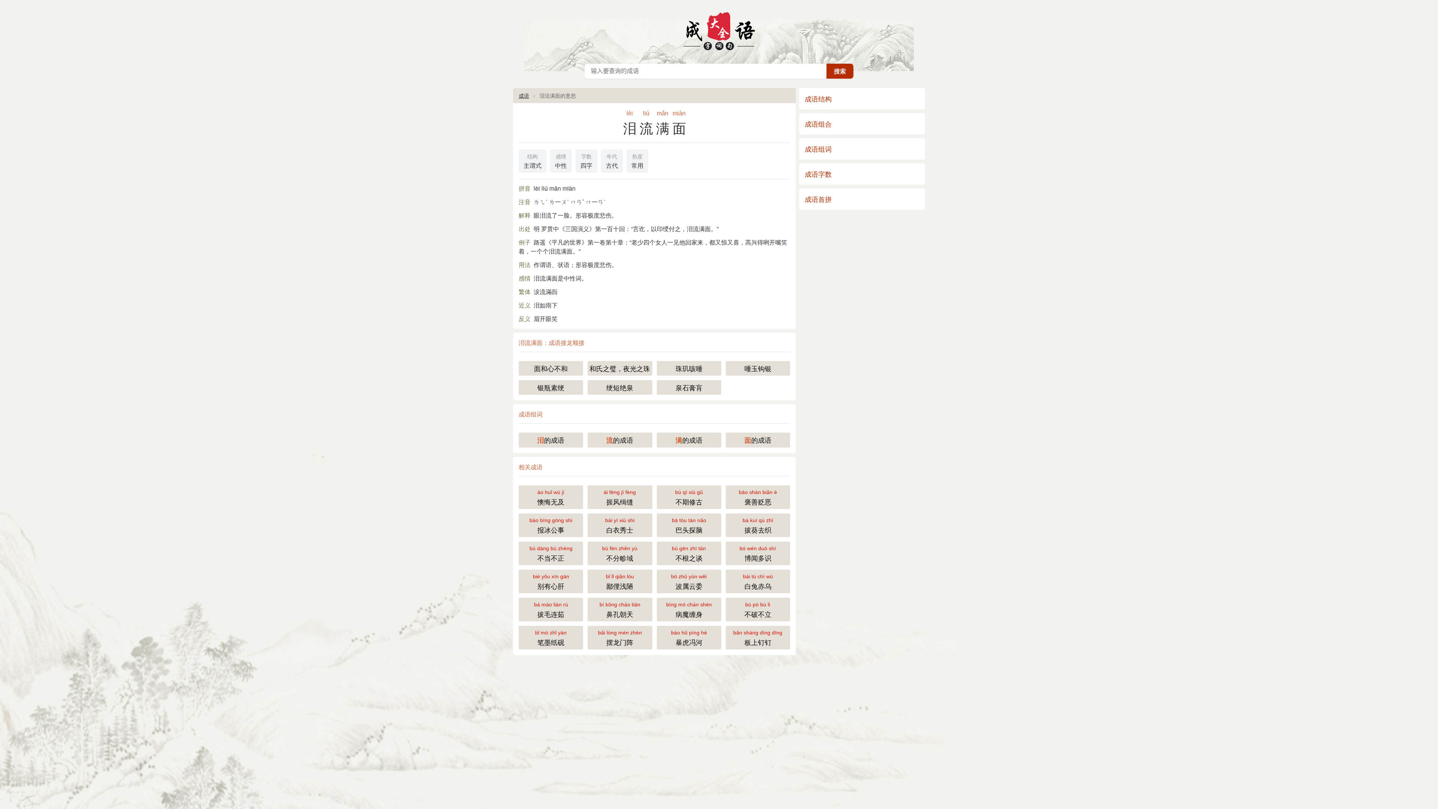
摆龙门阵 (620, 638)
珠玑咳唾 (689, 368)
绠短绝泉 (619, 387)
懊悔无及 (550, 497)
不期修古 (689, 497)
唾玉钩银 (757, 368)
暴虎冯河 (689, 638)
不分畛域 (619, 554)
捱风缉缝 (620, 497)
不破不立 (757, 610)
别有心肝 (551, 582)
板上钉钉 (757, 638)
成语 (524, 95)
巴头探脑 (689, 525)
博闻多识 (758, 554)
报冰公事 (551, 525)
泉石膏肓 (689, 387)
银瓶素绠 (550, 387)
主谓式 (532, 162)
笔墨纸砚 (551, 638)
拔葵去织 (758, 525)
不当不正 (551, 554)
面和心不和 (551, 368)
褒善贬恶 (758, 497)
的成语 (550, 440)
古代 (612, 162)
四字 (586, 162)
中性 (561, 162)
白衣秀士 (620, 525)
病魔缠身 (689, 610)
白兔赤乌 (758, 582)
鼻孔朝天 (620, 610)
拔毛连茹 (551, 610)
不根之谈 (689, 554)
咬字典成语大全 (719, 29)
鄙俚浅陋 (620, 582)
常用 (637, 162)
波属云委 (689, 582)
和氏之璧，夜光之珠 (619, 368)
